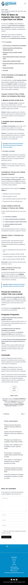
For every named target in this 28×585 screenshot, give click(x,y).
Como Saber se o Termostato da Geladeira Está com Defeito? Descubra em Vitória (13, 461)
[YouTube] (14, 579)
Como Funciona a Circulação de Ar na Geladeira (14, 45)
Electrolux (15, 405)
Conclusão (5, 70)
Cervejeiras (15, 404)
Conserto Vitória (16, 308)
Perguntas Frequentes (8, 67)
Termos (14, 560)
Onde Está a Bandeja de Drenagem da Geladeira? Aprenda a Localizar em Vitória (14, 476)
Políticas (14, 559)
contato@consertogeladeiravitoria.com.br (14, 572)
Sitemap (14, 564)
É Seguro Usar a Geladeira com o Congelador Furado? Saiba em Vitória (13, 446)
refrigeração (13, 401)
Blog (14, 562)
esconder (9, 42)
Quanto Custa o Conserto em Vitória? (12, 61)
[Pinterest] (16, 579)
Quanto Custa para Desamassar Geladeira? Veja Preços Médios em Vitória (13, 433)
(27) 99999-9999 (14, 568)
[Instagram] (11, 579)
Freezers (11, 404)
